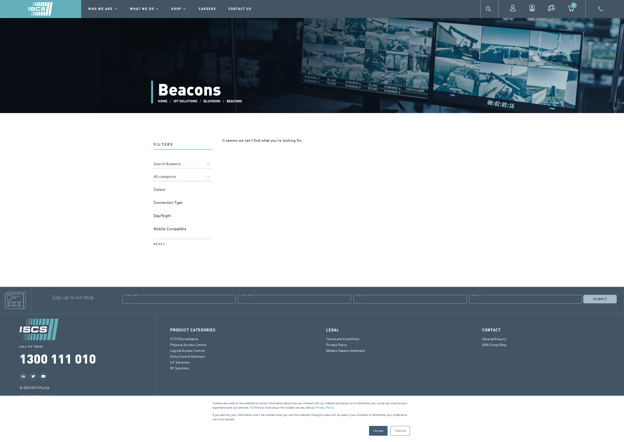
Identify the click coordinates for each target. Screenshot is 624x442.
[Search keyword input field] (183, 164)
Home (162, 101)
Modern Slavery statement (345, 350)
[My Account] (513, 8)
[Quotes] (532, 8)
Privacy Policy (325, 407)
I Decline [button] (400, 430)
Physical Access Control (188, 345)
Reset (159, 244)
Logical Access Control (187, 350)
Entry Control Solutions (187, 356)
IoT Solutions (185, 101)
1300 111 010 (58, 358)
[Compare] (551, 8)
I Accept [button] (378, 430)
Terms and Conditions (342, 339)
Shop (176, 9)
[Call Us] (601, 9)
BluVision (212, 101)
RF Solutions (179, 368)
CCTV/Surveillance (184, 339)
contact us (240, 9)
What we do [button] (142, 9)
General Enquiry (494, 339)
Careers (207, 9)
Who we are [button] (100, 9)
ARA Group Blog (494, 345)
